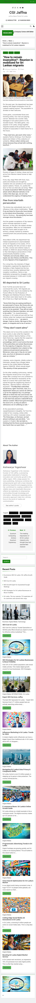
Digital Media (13, 622)
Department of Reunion (11, 516)
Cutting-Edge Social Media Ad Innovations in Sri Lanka (13, 919)
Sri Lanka (7, 523)
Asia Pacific (14, 513)
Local (5, 53)
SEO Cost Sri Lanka (10, 581)
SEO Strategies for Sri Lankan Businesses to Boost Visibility (16, 1)
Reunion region (18, 520)
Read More (7, 635)
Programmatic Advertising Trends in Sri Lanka (17, 844)
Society (28, 520)
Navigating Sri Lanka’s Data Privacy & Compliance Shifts (16, 770)
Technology (22, 622)
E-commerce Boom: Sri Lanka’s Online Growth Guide (16, 807)
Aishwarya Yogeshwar (11, 69)
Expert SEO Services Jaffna (12, 697)
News (11, 53)
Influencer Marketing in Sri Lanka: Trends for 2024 (17, 733)
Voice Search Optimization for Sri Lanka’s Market (17, 882)
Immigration (26, 516)
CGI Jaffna (18, 12)
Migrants (7, 520)
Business (5, 622)
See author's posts (12, 505)
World (17, 53)
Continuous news (26, 513)
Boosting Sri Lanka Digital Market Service (15, 956)
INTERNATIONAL (17, 694)
